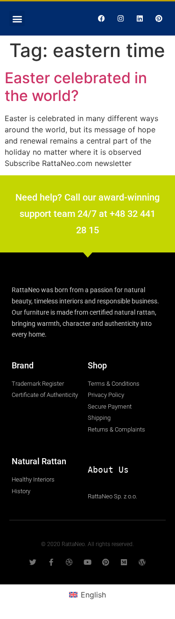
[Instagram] (120, 19)
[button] (17, 18)
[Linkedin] (140, 19)
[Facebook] (101, 19)
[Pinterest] (159, 19)
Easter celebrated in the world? (76, 87)
